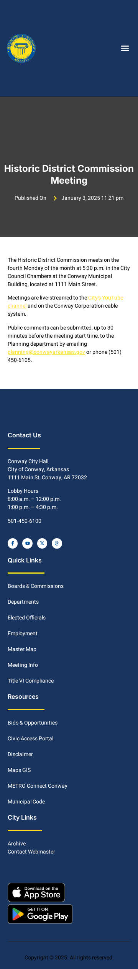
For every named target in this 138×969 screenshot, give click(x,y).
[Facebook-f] (13, 543)
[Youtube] (27, 543)
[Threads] (57, 543)
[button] (124, 48)
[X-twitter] (42, 543)
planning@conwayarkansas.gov (46, 352)
